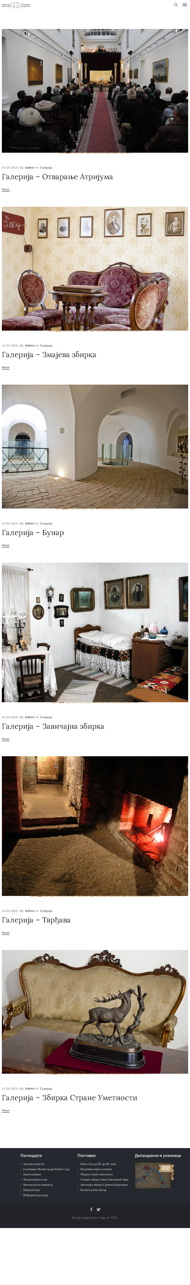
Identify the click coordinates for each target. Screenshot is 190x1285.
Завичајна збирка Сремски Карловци (104, 1267)
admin (30, 167)
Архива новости (33, 1246)
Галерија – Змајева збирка (49, 354)
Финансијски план (35, 1262)
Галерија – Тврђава (36, 1002)
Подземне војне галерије (96, 1252)
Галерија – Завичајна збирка (53, 809)
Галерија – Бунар (33, 532)
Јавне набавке (32, 1257)
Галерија (46, 167)
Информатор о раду (35, 1278)
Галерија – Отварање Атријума (57, 176)
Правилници (31, 1272)
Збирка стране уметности (96, 1257)
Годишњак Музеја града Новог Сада (46, 1252)
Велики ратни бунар (93, 1272)
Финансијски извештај (38, 1267)
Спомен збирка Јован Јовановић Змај (104, 1262)
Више (5, 189)
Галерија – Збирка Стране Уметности (69, 1180)
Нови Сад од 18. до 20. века (98, 1246)
